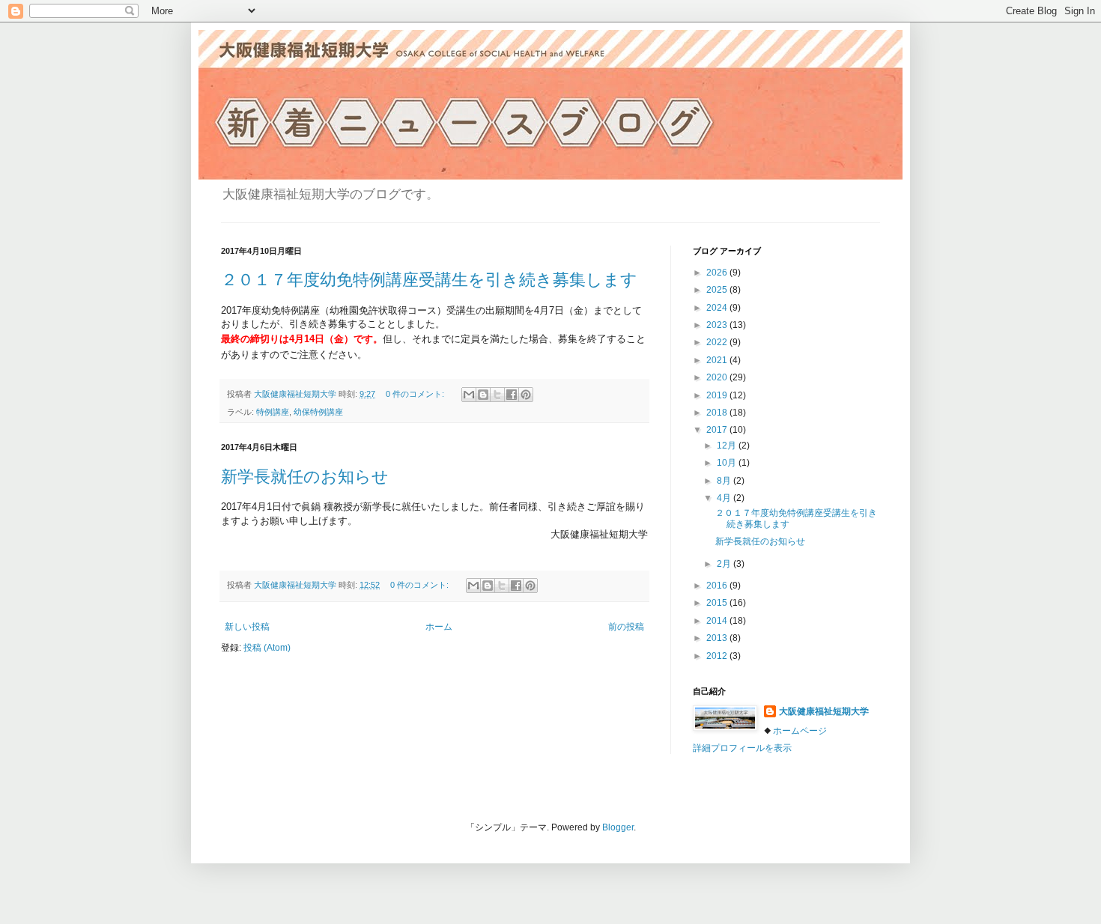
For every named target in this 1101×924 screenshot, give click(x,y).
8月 (725, 480)
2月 (725, 564)
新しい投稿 (247, 626)
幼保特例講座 (318, 411)
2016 (718, 585)
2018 (718, 412)
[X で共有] (497, 394)
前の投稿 (626, 626)
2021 (718, 360)
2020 (718, 377)
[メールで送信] (468, 394)
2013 (718, 638)
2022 (718, 342)
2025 (718, 290)
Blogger (618, 827)
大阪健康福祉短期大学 (824, 711)
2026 (718, 272)
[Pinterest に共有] (525, 394)
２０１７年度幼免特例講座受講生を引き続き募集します (429, 279)
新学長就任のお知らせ (305, 476)
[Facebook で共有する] (511, 394)
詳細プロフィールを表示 (742, 748)
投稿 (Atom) (267, 647)
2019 (718, 395)
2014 (718, 621)
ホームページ (800, 731)
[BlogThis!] (483, 394)
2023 (718, 325)
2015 (718, 603)
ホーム (438, 626)
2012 (718, 656)
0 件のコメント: (416, 393)
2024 (718, 308)
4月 (725, 498)
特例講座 (272, 411)
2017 (718, 430)
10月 (727, 463)
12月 (727, 445)
